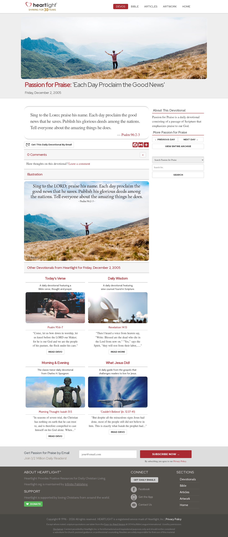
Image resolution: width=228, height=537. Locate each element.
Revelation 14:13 (118, 327)
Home (184, 505)
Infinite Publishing (76, 484)
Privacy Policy (179, 461)
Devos (120, 6)
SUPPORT (32, 491)
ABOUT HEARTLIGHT (42, 472)
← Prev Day (165, 139)
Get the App (146, 496)
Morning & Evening (55, 362)
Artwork (170, 6)
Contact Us (145, 504)
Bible (135, 6)
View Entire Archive (178, 146)
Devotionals (188, 479)
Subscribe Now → (166, 454)
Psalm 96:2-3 (130, 134)
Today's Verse (55, 278)
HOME (186, 6)
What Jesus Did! (118, 362)
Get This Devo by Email (51, 144)
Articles (150, 6)
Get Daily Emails (144, 479)
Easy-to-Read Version (114, 524)
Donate (33, 504)
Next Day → (190, 139)
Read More (118, 351)
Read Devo (55, 351)
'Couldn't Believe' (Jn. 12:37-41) (118, 411)
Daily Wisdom (118, 278)
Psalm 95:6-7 (55, 327)
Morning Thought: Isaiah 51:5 (55, 411)
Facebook (144, 489)
